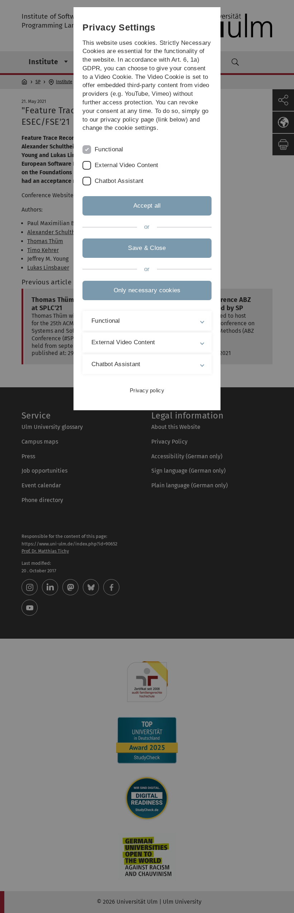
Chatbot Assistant (119, 181)
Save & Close (147, 248)
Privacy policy (147, 390)
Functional (109, 149)
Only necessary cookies (147, 290)
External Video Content (126, 165)
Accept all (147, 205)
